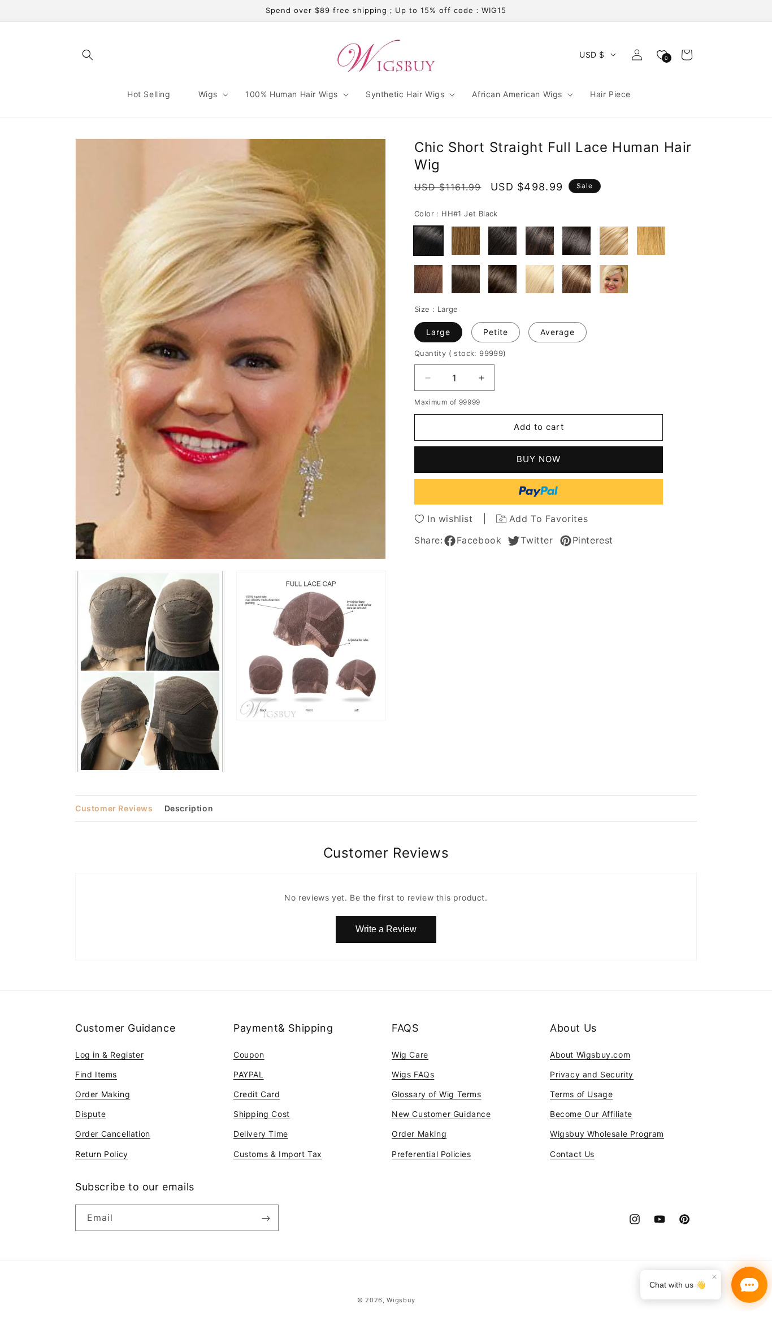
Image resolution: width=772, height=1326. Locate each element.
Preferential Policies (431, 1153)
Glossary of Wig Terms (437, 1093)
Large (438, 332)
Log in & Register (109, 1054)
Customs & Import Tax (277, 1153)
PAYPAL (248, 1074)
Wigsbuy (401, 1300)
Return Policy (101, 1153)
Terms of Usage (581, 1093)
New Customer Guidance (441, 1114)
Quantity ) (460, 353)
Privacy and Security (592, 1074)
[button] (87, 54)
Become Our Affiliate (591, 1114)
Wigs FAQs (413, 1074)
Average (557, 332)
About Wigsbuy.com (590, 1054)
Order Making (102, 1093)
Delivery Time (260, 1133)
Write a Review (386, 929)
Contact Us (572, 1153)
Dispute (90, 1114)
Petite (495, 332)
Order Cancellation (112, 1133)
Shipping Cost (261, 1114)
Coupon (248, 1054)
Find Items (96, 1074)
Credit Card (256, 1093)
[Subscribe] (265, 1218)
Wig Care (410, 1054)
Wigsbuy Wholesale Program (607, 1133)
